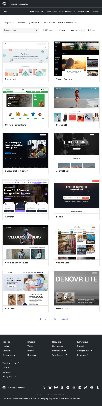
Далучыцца (82, 342)
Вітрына (31, 342)
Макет (62, 30)
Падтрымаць (84, 350)
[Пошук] (36, 30)
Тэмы (4, 11)
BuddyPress (9, 376)
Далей (65, 319)
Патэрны (31, 355)
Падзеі (80, 346)
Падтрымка (57, 346)
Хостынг (6, 350)
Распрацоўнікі (59, 350)
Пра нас (6, 342)
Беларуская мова (16, 387)
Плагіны (31, 350)
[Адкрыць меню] (98, 3)
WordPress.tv (59, 355)
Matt (5, 367)
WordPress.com (10, 363)
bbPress (7, 372)
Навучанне (57, 342)
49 (55, 319)
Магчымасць (77, 30)
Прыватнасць (8, 355)
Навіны (5, 346)
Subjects (92, 30)
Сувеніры (82, 355)
